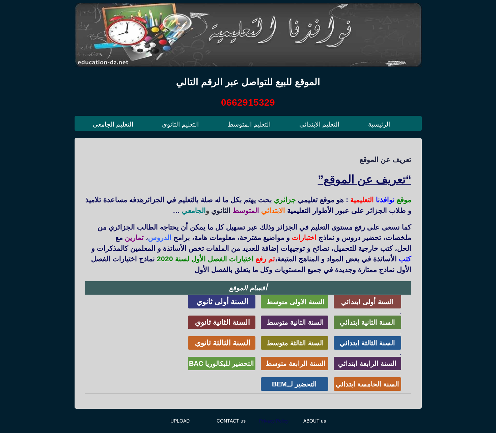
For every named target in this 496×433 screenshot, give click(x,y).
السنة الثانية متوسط (294, 322)
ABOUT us (314, 421)
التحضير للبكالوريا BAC (221, 363)
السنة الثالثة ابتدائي (367, 343)
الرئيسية (379, 124)
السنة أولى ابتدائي (367, 301)
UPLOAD (180, 421)
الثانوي (220, 210)
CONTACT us (231, 421)
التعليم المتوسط (249, 124)
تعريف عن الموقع (385, 159)
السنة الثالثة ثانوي (221, 343)
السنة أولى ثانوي (221, 301)
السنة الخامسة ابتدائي (367, 384)
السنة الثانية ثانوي (221, 322)
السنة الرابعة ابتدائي (367, 363)
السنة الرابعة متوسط (295, 363)
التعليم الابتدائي (319, 124)
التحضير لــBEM (294, 384)
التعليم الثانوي (180, 124)
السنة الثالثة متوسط (294, 343)
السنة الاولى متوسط (295, 301)
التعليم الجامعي (113, 124)
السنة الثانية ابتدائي (367, 322)
